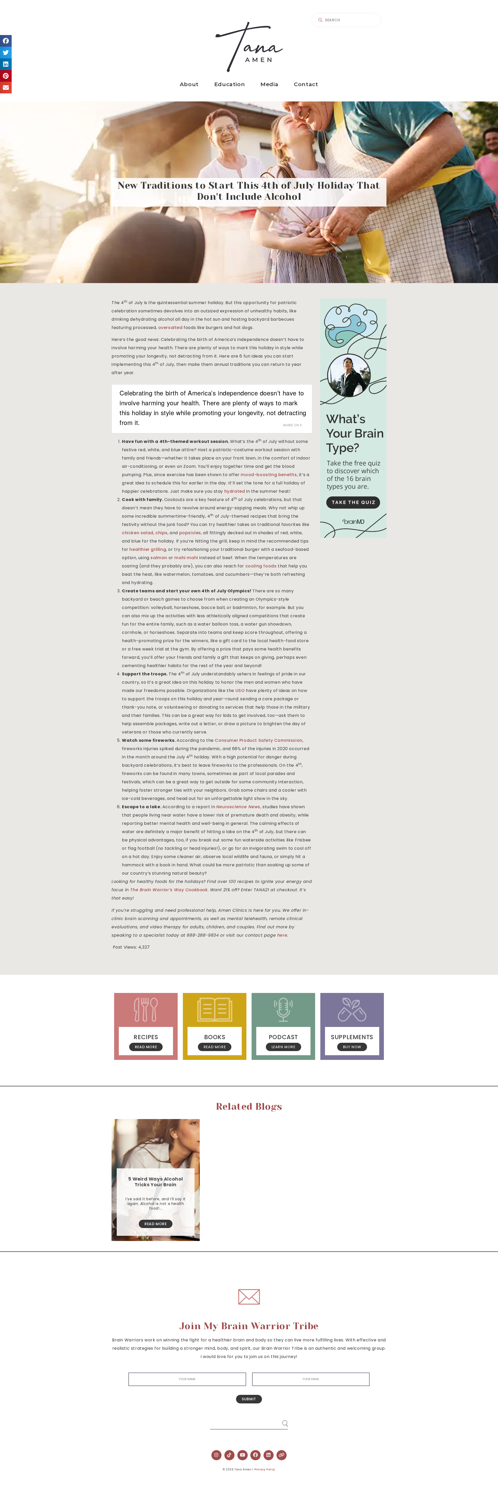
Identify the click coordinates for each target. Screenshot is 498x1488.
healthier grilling (147, 549)
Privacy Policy (264, 1469)
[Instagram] (216, 1455)
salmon (158, 558)
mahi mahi (186, 558)
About (189, 84)
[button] (6, 41)
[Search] (280, 1421)
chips (161, 533)
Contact (306, 84)
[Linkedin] (269, 1455)
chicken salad (137, 533)
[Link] (281, 1455)
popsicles (190, 533)
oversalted (170, 328)
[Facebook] (255, 1455)
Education (229, 84)
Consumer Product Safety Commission (258, 740)
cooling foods (261, 566)
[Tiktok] (229, 1455)
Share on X (292, 425)
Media (269, 84)
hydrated (234, 491)
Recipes (146, 1037)
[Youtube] (242, 1455)
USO (240, 691)
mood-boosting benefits (269, 475)
